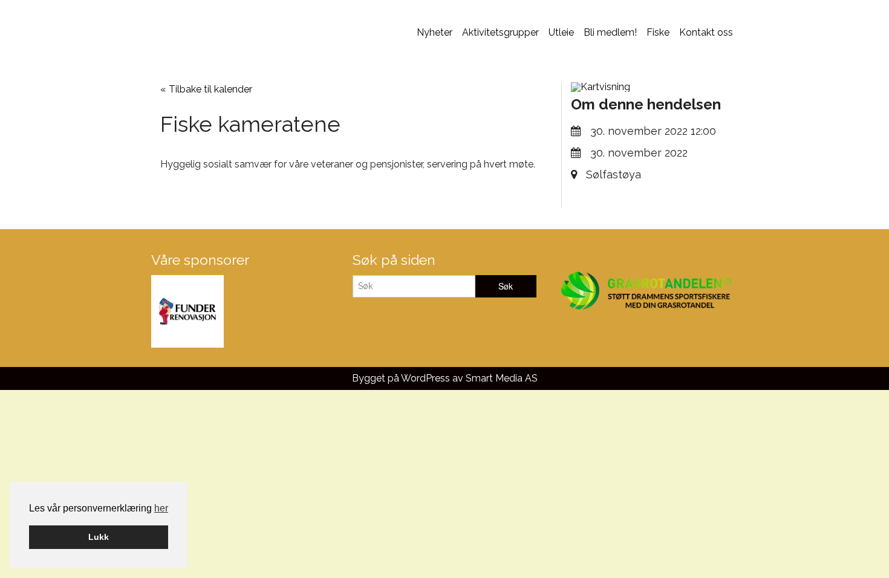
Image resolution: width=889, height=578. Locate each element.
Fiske (657, 32)
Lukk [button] (98, 537)
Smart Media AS (502, 378)
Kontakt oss (706, 32)
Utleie (561, 32)
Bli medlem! (610, 32)
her (161, 508)
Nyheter (434, 32)
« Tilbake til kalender (206, 89)
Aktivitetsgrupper (500, 32)
